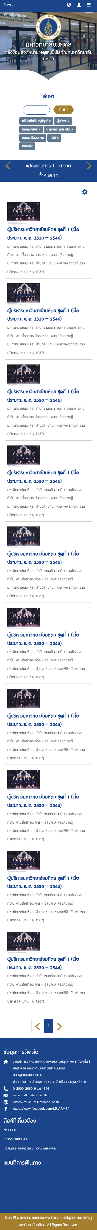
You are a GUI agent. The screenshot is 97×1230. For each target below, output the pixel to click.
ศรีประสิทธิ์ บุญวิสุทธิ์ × (36, 121)
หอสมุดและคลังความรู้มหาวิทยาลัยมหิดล (30, 1148)
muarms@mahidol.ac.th (30, 1095)
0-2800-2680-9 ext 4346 (31, 1089)
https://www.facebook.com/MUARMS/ (41, 1109)
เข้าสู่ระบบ (10, 1130)
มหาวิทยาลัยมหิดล (16, 1139)
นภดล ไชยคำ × (31, 129)
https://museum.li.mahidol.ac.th (36, 1102)
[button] (69, 4)
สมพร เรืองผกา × (33, 137)
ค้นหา (63, 109)
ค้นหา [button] (7, 5)
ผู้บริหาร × (63, 121)
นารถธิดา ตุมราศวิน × (59, 129)
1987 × (54, 137)
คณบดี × (27, 146)
